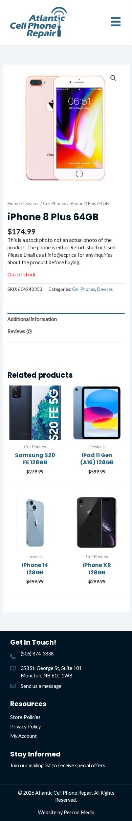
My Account (23, 736)
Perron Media (79, 812)
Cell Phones (54, 203)
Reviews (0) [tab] (19, 331)
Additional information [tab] (32, 319)
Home (13, 203)
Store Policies (25, 717)
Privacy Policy (25, 726)
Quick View (35, 434)
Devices (31, 203)
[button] (113, 78)
